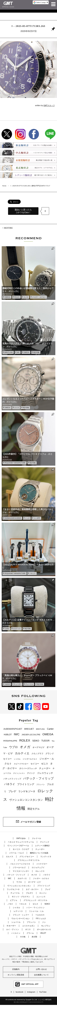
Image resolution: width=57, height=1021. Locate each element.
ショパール (16, 922)
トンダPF (37, 518)
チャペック (44, 842)
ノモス (10, 904)
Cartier (7, 628)
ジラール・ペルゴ (16, 853)
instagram (31, 992)
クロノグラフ (37, 754)
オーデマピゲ (38, 747)
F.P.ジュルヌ (41, 918)
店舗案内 (15, 969)
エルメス (9, 857)
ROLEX (17, 297)
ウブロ (13, 747)
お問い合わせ (41, 969)
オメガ (26, 297)
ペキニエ (32, 573)
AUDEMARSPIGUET (12, 729)
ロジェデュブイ (38, 867)
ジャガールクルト (30, 759)
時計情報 (36, 352)
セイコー (35, 764)
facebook (19, 992)
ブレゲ (12, 791)
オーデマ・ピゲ (34, 882)
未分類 (34, 937)
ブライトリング (25, 784)
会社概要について (41, 975)
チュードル (29, 684)
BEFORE (8, 228)
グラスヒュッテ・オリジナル (35, 900)
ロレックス (40, 871)
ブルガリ (29, 893)
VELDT (43, 933)
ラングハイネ (45, 857)
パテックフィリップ (12, 779)
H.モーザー (11, 926)
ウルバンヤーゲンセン (20, 918)
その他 (22, 937)
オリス (28, 929)
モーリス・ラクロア (21, 849)
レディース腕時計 (42, 846)
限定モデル (34, 809)
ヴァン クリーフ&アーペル (18, 846)
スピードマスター (21, 764)
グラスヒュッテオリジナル (29, 860)
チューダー (17, 684)
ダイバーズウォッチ (28, 768)
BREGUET (29, 729)
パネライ (9, 784)
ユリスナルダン (28, 926)
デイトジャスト (19, 773)
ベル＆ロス (40, 915)
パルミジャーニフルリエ (20, 864)
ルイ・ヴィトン (12, 929)
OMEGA (7, 297)
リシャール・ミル (36, 911)
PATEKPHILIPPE (10, 741)
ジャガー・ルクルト (39, 297)
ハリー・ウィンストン (35, 908)
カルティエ (17, 628)
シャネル (17, 759)
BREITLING (9, 352)
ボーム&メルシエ (44, 929)
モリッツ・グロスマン (21, 897)
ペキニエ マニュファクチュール (21, 842)
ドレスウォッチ (45, 773)
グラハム (30, 933)
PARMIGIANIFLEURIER (13, 518)
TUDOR (7, 684)
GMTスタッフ (49, 105)
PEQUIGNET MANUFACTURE (15, 463)
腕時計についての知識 (39, 853)
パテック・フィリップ (38, 778)
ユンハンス (40, 897)
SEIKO (35, 740)
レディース (18, 911)
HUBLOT (8, 734)
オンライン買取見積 (16, 975)
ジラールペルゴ (19, 867)
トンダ (27, 518)
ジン (44, 922)
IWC (18, 352)
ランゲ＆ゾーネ (26, 791)
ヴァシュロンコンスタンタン (26, 799)
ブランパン (40, 784)
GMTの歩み (21, 838)
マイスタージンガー (21, 871)
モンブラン (45, 926)
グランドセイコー (26, 857)
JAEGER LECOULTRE (31, 735)
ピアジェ (13, 900)
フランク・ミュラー (21, 915)
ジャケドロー (41, 864)
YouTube (43, 992)
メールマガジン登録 (31, 821)
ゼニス (44, 763)
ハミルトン (15, 933)
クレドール (36, 838)
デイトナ (31, 773)
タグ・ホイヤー (32, 889)
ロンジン (43, 893)
